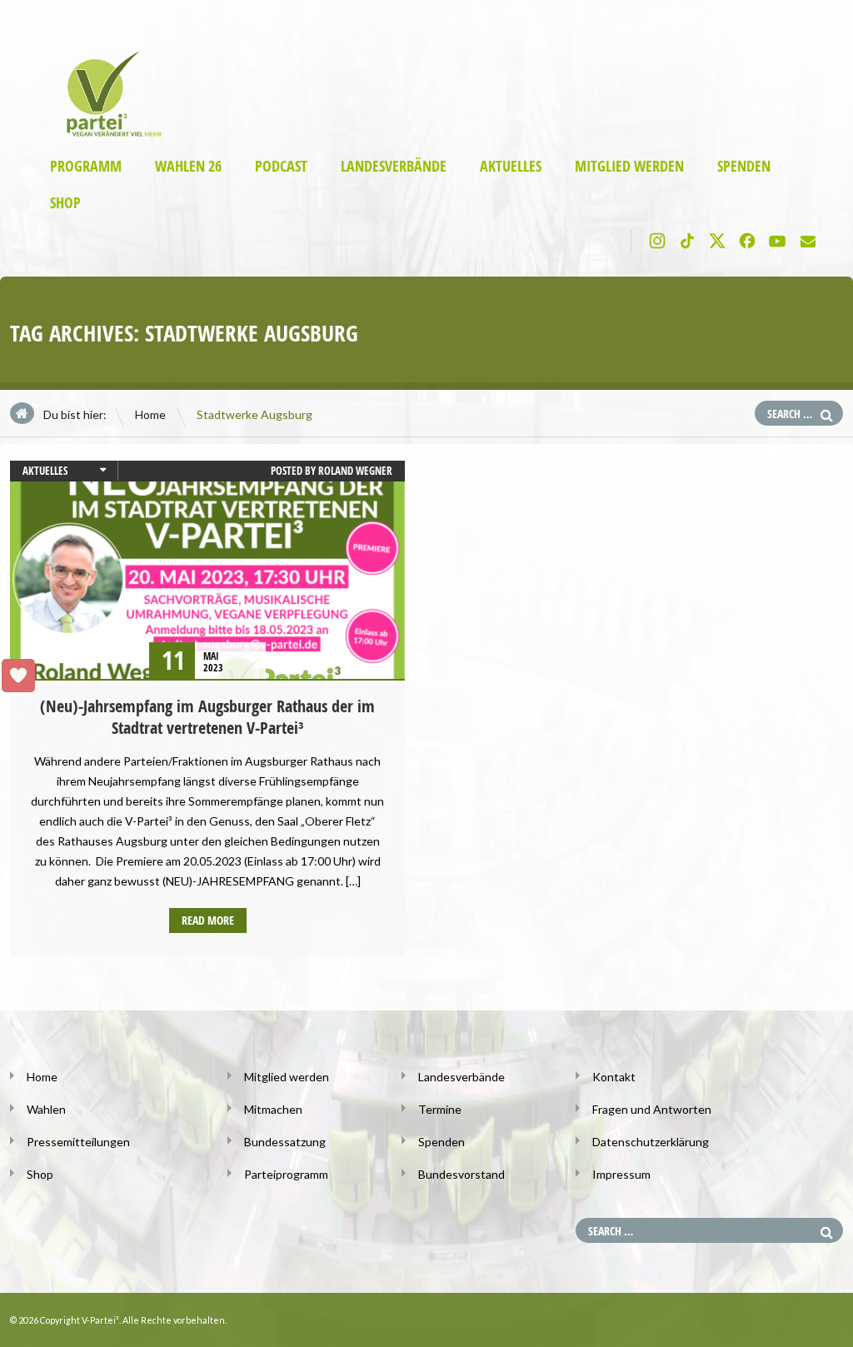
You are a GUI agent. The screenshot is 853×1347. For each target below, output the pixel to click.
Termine (439, 1109)
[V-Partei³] (107, 132)
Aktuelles (510, 166)
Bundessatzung (285, 1142)
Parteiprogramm (286, 1174)
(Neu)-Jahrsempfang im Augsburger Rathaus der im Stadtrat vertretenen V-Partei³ (207, 717)
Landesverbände (393, 166)
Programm (86, 166)
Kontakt (614, 1077)
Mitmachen (273, 1109)
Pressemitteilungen (78, 1142)
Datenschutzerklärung (650, 1142)
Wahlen (46, 1109)
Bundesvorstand (461, 1174)
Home (150, 414)
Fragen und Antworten (651, 1109)
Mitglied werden (629, 166)
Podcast (281, 166)
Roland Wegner (355, 470)
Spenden (744, 166)
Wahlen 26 (188, 166)
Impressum (621, 1174)
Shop (65, 202)
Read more (208, 920)
